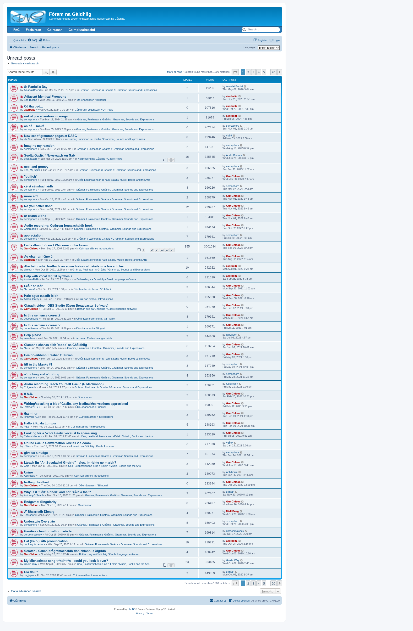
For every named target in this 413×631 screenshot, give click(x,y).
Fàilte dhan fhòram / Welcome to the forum (56, 245)
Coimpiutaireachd (82, 30)
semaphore (30, 119)
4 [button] (259, 72)
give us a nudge (36, 453)
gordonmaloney (33, 534)
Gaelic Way (30, 564)
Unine (28, 472)
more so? (31, 196)
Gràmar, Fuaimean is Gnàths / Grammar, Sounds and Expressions (118, 90)
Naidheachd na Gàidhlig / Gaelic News (100, 158)
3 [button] (253, 72)
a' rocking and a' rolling (41, 374)
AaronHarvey (31, 299)
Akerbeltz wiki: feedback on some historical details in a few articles (74, 266)
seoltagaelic (31, 158)
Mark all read (174, 71)
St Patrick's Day (35, 87)
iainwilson (29, 338)
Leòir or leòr (33, 286)
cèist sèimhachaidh (38, 186)
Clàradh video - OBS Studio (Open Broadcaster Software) (66, 305)
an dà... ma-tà (34, 126)
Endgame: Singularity (40, 502)
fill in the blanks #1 (38, 364)
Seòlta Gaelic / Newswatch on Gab (49, 155)
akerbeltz (232, 96)
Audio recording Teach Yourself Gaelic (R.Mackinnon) (63, 384)
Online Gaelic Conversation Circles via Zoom (57, 443)
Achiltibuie (29, 475)
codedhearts (31, 318)
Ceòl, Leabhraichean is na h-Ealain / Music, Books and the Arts (113, 179)
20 (152, 249)
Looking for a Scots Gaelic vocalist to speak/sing (60, 433)
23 (167, 249)
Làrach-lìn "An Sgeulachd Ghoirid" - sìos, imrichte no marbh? (70, 462)
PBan (27, 426)
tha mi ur (31, 413)
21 (157, 249)
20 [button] (273, 72)
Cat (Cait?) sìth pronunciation (46, 541)
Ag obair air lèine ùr (39, 256)
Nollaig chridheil (36, 482)
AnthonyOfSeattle (34, 495)
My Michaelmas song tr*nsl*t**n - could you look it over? (66, 561)
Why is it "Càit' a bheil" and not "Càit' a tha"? (57, 492)
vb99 (27, 139)
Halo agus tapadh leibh (41, 296)
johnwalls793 (31, 416)
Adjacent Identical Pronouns (45, 96)
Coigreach (30, 228)
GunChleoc (233, 176)
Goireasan (54, 30)
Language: (250, 47)
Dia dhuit (31, 572)
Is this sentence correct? (42, 315)
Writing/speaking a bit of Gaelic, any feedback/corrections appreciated (76, 404)
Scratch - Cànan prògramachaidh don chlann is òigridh (65, 551)
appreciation (33, 235)
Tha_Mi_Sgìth (32, 170)
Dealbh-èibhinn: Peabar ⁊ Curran (48, 355)
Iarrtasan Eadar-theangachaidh (94, 338)
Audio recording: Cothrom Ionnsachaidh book (58, 225)
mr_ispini (29, 575)
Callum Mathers (33, 436)
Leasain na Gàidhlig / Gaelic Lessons (92, 446)
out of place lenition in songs (46, 116)
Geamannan (85, 397)
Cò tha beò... (33, 106)
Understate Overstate (39, 521)
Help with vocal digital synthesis (48, 276)
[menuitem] (32, 40)
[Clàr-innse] (28, 15)
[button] (235, 72)
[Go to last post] (245, 86)
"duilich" (30, 176)
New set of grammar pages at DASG (50, 136)
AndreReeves (234, 155)
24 (172, 249)
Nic (26, 348)
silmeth (28, 269)
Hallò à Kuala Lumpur (40, 423)
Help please (32, 335)
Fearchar (29, 514)
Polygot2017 (31, 407)
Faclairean (33, 30)
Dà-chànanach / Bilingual (91, 99)
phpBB (132, 609)
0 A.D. (28, 394)
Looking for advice (34, 544)
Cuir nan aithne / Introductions (96, 248)
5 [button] (264, 72)
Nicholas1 (29, 289)
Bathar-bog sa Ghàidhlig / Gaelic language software (106, 279)
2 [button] (248, 72)
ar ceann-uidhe (35, 216)
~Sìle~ (27, 446)
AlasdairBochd (32, 90)
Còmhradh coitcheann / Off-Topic (94, 109)
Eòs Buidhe (30, 99)
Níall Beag (232, 511)
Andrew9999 (31, 279)
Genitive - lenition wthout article (47, 531)
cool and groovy (36, 167)
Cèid (26, 465)
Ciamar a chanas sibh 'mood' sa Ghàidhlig (55, 345)
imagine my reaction (39, 145)
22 (162, 249)
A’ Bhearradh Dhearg (39, 511)
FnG (16, 30)
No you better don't (38, 206)
